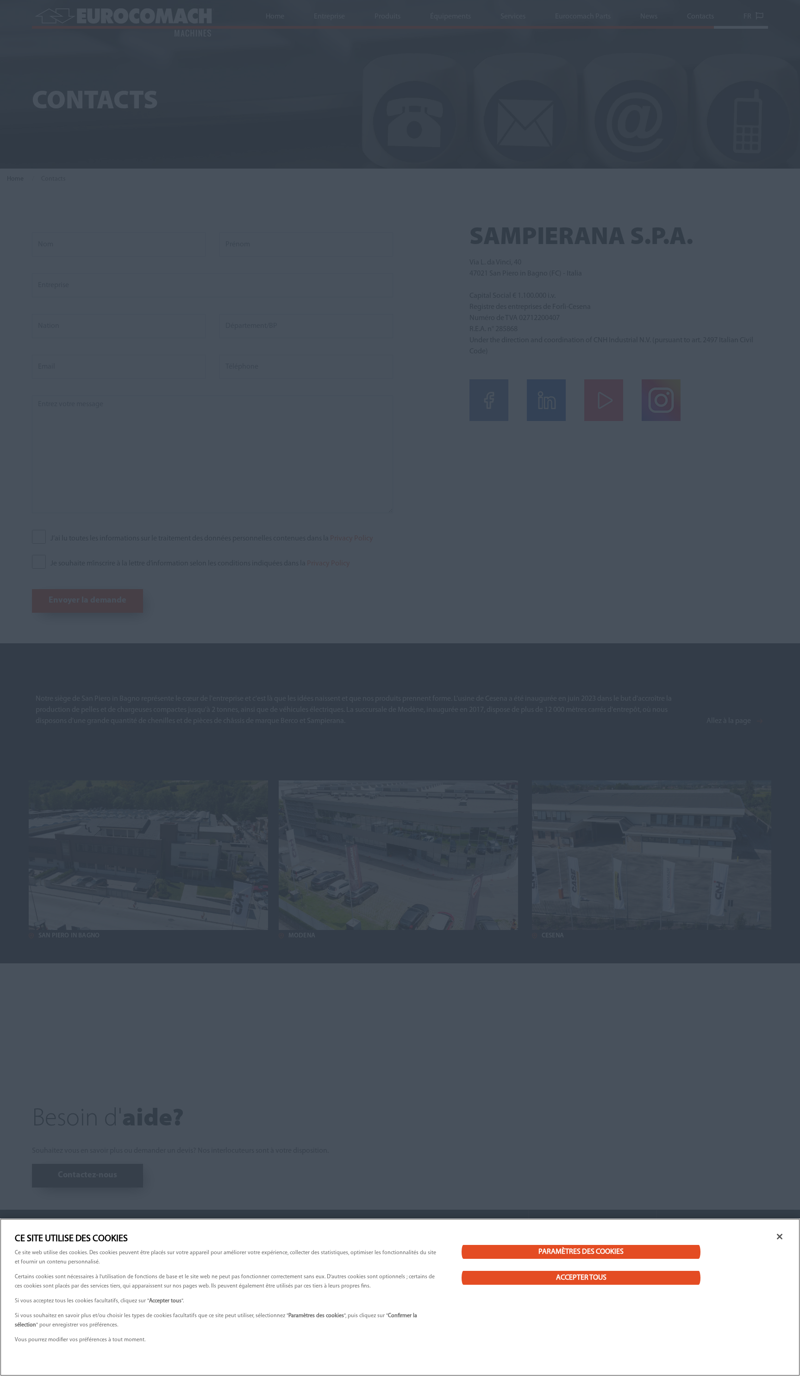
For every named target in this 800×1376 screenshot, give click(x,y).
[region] (400, 1297)
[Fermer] (779, 1236)
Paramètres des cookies (581, 1252)
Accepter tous (581, 1278)
